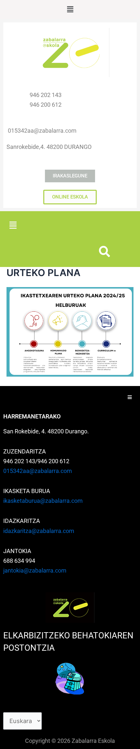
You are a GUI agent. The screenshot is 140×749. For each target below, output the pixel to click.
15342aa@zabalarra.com (44, 130)
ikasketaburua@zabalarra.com (43, 500)
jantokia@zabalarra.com (34, 570)
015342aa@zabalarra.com (37, 470)
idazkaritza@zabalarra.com (38, 530)
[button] (70, 9)
